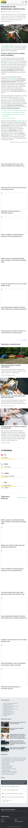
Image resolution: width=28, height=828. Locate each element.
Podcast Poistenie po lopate (8, 774)
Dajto (5, 482)
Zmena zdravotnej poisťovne (8, 761)
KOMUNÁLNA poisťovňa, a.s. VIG (11, 708)
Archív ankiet (5, 801)
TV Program (6, 450)
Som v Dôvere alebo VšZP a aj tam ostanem (13, 793)
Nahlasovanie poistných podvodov (9, 771)
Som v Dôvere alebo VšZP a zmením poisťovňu (14, 797)
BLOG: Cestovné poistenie (9, 118)
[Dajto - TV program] (2, 482)
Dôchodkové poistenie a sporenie (9, 768)
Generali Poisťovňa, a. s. (9, 704)
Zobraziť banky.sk (21, 497)
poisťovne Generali (11, 61)
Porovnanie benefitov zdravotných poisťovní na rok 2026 (14, 757)
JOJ (5, 454)
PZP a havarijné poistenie (7, 766)
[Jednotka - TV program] (2, 473)
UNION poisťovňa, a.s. (8, 707)
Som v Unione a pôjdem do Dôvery (11, 786)
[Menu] (26, 2)
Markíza (6, 464)
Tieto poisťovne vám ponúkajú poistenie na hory (14, 110)
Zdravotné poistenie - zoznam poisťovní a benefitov (13, 760)
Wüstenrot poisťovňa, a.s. (9, 713)
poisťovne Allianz (11, 78)
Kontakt (2, 821)
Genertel (5, 715)
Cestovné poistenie (6, 764)
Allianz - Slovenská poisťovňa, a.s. (11, 703)
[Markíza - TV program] (2, 464)
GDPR (15, 819)
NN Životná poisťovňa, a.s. (9, 711)
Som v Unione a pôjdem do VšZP (11, 789)
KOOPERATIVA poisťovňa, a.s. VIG (11, 706)
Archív (2, 819)
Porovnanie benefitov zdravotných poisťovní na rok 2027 (14, 759)
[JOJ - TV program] (2, 455)
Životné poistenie (5, 763)
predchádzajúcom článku (8, 47)
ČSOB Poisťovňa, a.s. (8, 710)
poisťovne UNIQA (21, 120)
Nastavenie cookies (18, 821)
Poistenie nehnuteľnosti (7, 767)
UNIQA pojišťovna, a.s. (8, 714)
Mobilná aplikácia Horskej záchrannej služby (13, 112)
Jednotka (6, 473)
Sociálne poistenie (6, 770)
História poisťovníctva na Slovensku (9, 772)
